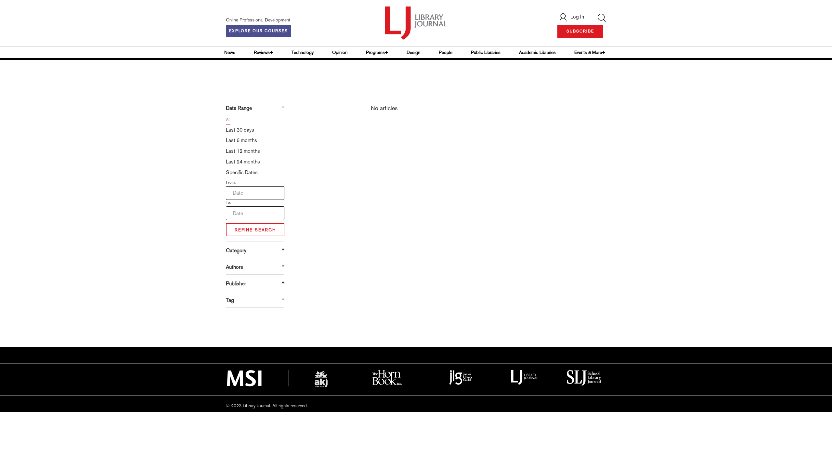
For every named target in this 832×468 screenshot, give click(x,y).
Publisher (236, 283)
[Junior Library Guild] (460, 377)
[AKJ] (321, 379)
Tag (230, 300)
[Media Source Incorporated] (244, 377)
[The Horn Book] (387, 377)
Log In (577, 17)
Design (413, 52)
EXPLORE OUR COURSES (258, 31)
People (445, 52)
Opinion (339, 52)
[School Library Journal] (584, 377)
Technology (303, 52)
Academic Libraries (537, 52)
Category (236, 250)
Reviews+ (263, 52)
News (229, 52)
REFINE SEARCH (255, 230)
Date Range (239, 108)
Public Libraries (485, 52)
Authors (234, 267)
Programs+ (377, 52)
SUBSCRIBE (580, 31)
